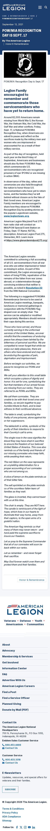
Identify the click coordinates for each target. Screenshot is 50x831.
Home (4, 16)
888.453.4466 (13, 744)
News (32, 16)
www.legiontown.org (16, 216)
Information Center (18, 16)
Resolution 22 (34, 287)
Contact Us (11, 748)
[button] (40, 7)
